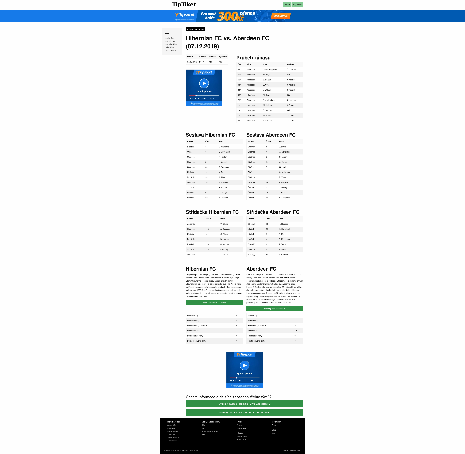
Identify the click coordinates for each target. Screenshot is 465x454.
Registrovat (297, 4)
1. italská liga (169, 47)
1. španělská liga (170, 44)
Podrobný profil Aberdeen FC (275, 308)
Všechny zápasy (242, 436)
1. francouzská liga (173, 437)
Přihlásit (287, 4)
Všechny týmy (241, 428)
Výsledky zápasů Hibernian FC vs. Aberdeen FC (245, 403)
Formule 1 (275, 425)
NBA (203, 434)
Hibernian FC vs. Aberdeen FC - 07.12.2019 (184, 450)
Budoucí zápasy (242, 439)
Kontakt (285, 450)
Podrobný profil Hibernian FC (214, 302)
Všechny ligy (241, 425)
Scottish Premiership (195, 29)
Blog (273, 433)
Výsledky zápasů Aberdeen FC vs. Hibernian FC (245, 412)
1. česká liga (169, 38)
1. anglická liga (169, 41)
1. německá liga (170, 50)
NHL (203, 425)
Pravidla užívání (295, 450)
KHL (203, 428)
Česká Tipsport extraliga (210, 431)
